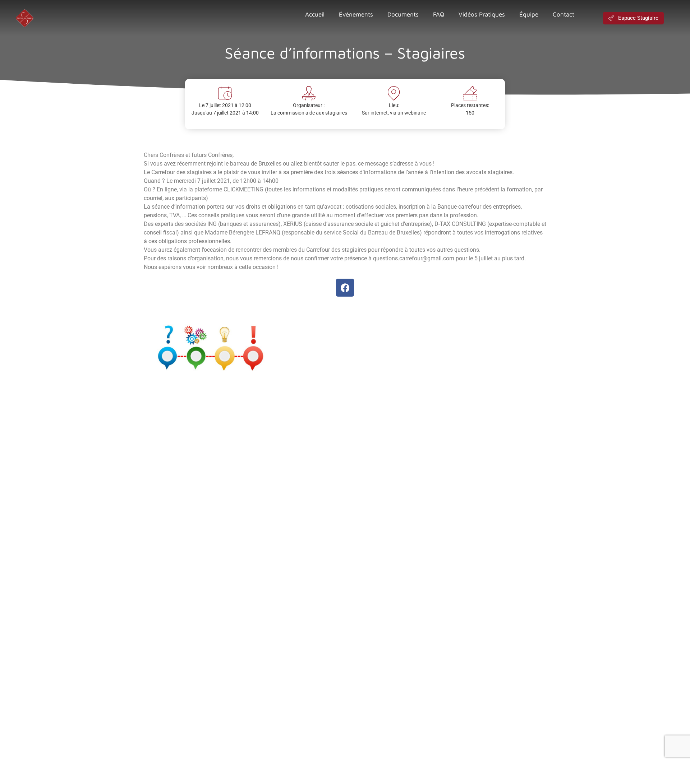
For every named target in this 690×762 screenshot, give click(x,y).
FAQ (438, 14)
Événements (356, 14)
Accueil (315, 14)
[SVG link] (24, 18)
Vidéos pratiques (482, 14)
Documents (403, 14)
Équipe (528, 14)
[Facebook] (345, 288)
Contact (563, 14)
